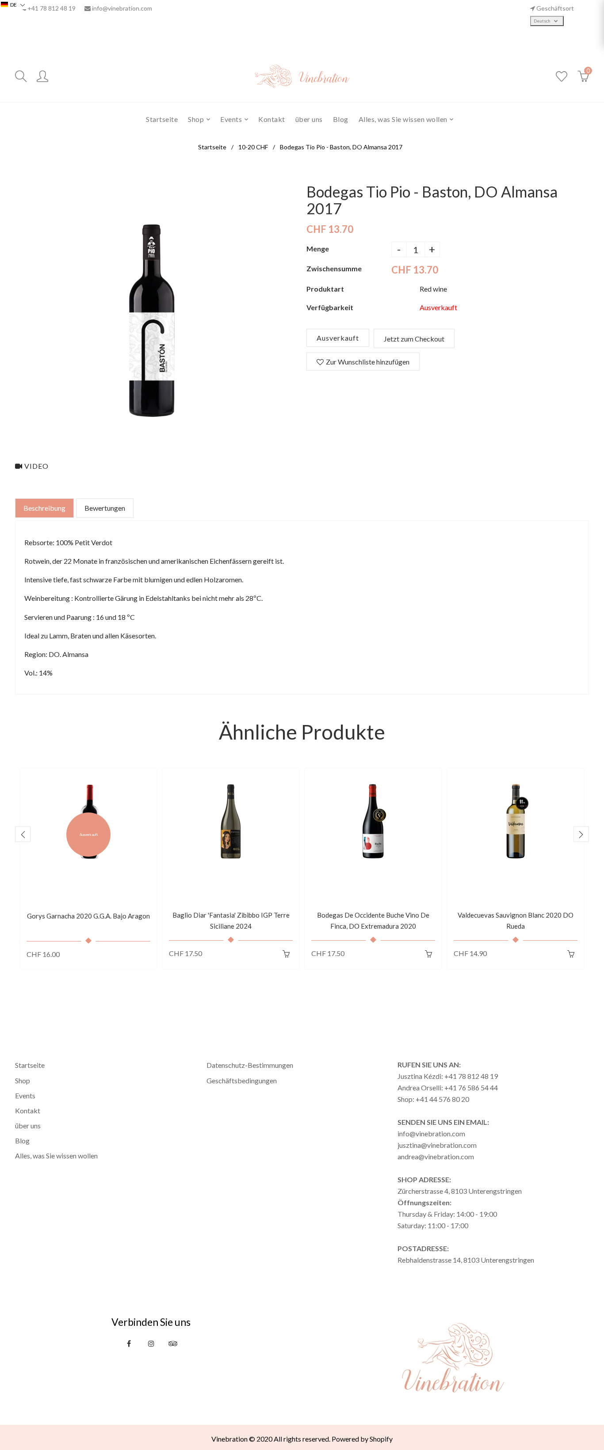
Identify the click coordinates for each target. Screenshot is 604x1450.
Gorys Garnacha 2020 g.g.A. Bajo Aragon (88, 916)
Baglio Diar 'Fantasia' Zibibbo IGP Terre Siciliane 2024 (231, 920)
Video (36, 466)
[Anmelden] (42, 77)
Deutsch (542, 20)
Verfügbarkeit (329, 307)
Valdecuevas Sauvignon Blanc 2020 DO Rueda (515, 920)
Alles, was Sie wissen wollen (56, 1155)
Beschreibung (44, 508)
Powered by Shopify (362, 1439)
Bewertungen (104, 508)
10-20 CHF (253, 147)
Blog (22, 1140)
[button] (13, 4)
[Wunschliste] (561, 77)
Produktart (325, 289)
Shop (22, 1080)
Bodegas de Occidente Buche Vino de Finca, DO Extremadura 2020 (373, 920)
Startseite (212, 147)
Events (25, 1095)
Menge (317, 248)
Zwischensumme (334, 268)
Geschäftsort (555, 8)
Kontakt (27, 1110)
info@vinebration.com (122, 8)
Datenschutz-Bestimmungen (249, 1065)
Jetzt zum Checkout (414, 338)
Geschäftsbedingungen (241, 1080)
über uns (28, 1125)
